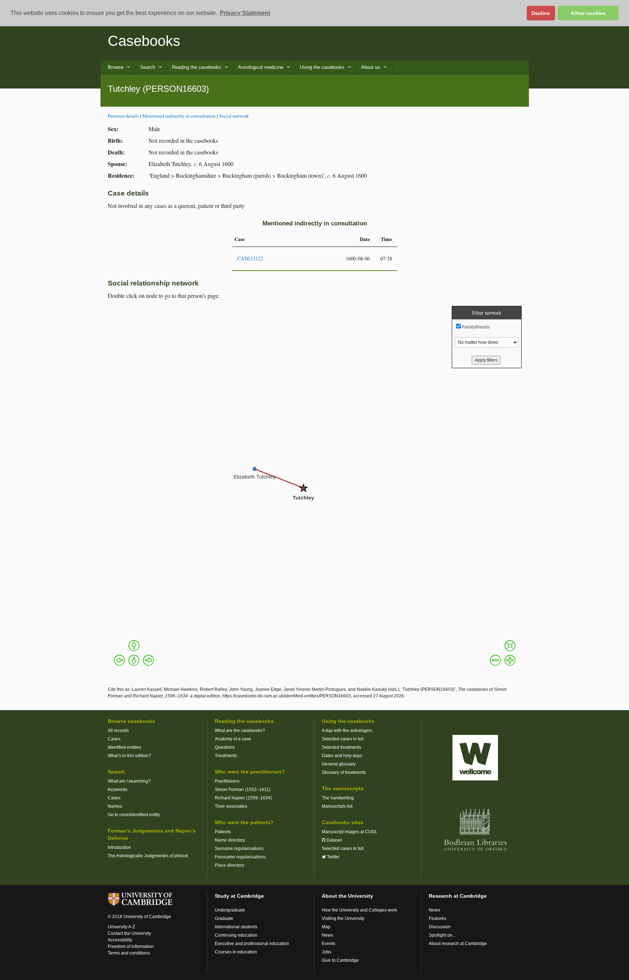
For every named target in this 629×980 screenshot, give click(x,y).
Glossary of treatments (344, 772)
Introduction (119, 847)
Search (147, 67)
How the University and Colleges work (359, 910)
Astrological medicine (260, 67)
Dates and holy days (342, 755)
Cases (114, 738)
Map (326, 926)
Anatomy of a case (233, 738)
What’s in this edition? (129, 755)
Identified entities (124, 747)
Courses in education (236, 952)
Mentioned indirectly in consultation (178, 116)
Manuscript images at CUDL (349, 831)
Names (115, 806)
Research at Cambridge (458, 896)
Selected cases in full (343, 738)
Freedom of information (131, 946)
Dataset (333, 840)
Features (437, 918)
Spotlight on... (442, 935)
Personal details (123, 116)
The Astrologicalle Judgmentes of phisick (148, 855)
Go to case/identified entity (134, 814)
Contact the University (129, 933)
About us (370, 67)
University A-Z (121, 926)
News (327, 935)
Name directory (230, 840)
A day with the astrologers (347, 730)
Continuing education (236, 935)
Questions (225, 747)
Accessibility (120, 939)
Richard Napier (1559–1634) (243, 797)
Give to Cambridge (340, 960)
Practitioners (227, 781)
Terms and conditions (129, 953)
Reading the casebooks (196, 67)
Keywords (117, 789)
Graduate (224, 918)
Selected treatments (341, 747)
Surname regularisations (239, 848)
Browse (115, 67)
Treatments (226, 755)
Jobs (326, 952)
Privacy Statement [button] (245, 13)
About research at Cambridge (458, 943)
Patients (223, 831)
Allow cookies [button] (588, 13)
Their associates (231, 806)
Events (328, 943)
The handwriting (338, 797)
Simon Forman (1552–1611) (242, 789)
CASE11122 (250, 258)
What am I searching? (129, 781)
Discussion (440, 926)
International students (236, 926)
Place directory (229, 865)
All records (118, 730)
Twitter (333, 856)
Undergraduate (230, 910)
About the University (347, 896)
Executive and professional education (252, 943)
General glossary (339, 764)
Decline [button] (540, 13)
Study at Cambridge (239, 896)
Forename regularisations (240, 856)
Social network (234, 116)
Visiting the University (343, 918)
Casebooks (144, 41)
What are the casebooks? (240, 730)
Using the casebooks (322, 67)
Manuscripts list (337, 806)
